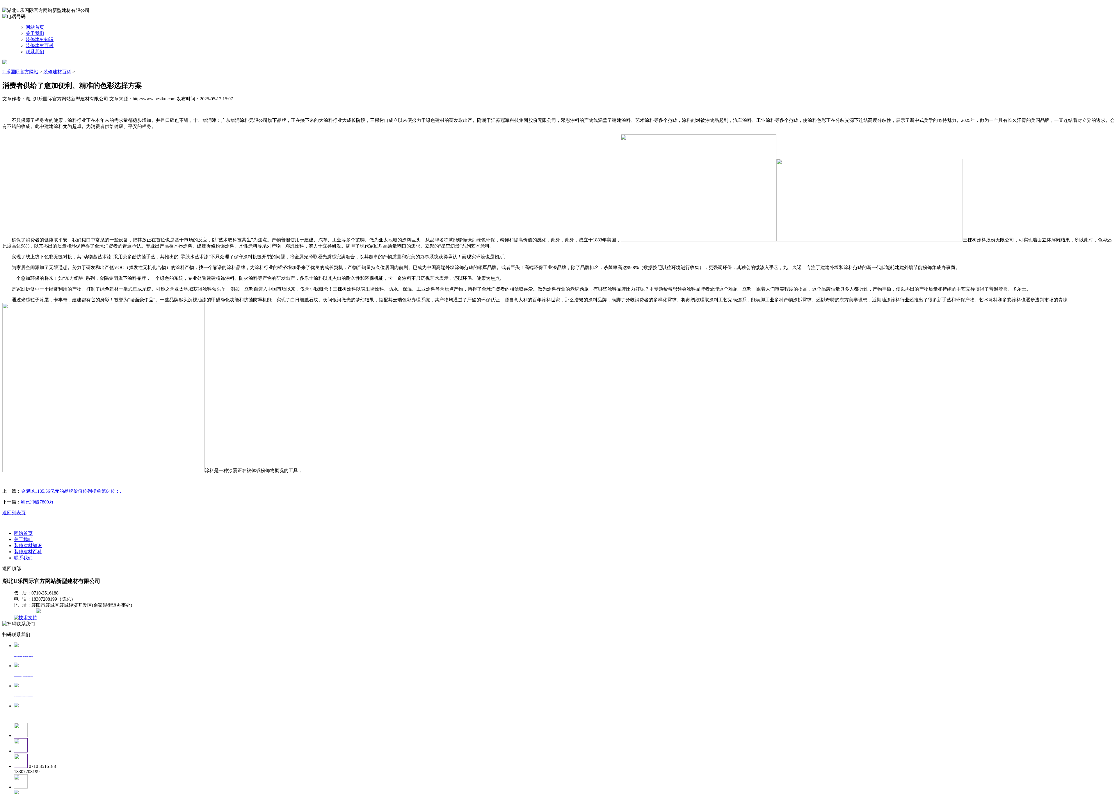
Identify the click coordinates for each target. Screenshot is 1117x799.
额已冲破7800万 (37, 501)
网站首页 (35, 27)
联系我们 (35, 51)
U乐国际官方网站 (20, 71)
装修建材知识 (40, 39)
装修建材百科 (40, 45)
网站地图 (25, 611)
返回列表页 (14, 512)
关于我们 (35, 33)
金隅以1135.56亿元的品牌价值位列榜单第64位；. (71, 491)
